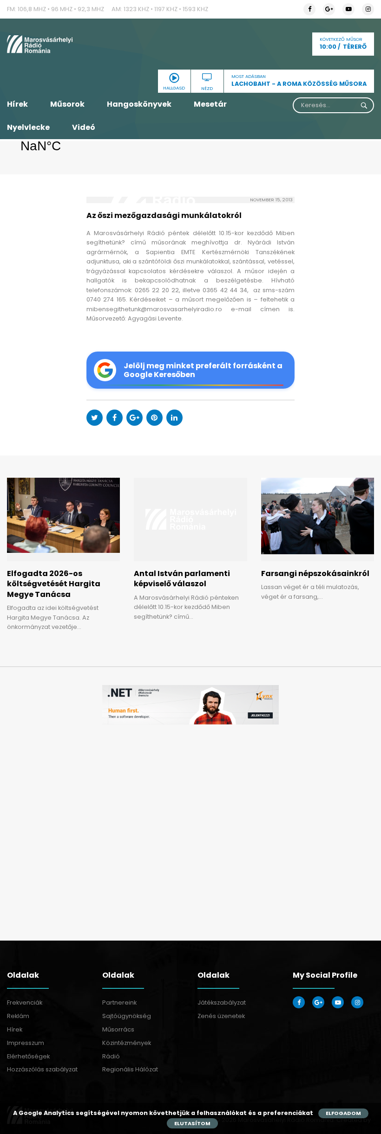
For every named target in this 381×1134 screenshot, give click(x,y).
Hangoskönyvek (139, 104)
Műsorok (67, 104)
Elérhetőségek (28, 1056)
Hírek (17, 104)
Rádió (111, 1056)
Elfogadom (343, 1113)
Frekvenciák (24, 1002)
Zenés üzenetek (221, 1016)
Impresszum (25, 1043)
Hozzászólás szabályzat (42, 1069)
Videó (83, 127)
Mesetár (210, 104)
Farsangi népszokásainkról (315, 573)
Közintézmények (126, 1043)
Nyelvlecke (28, 127)
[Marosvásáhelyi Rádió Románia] (63, 44)
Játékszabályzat (221, 1002)
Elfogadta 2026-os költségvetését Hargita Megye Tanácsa (53, 584)
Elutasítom (192, 1123)
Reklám (18, 1016)
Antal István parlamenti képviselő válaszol (182, 578)
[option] (190, 704)
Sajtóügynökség (126, 1016)
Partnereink (119, 1002)
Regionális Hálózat (130, 1069)
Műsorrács (118, 1029)
